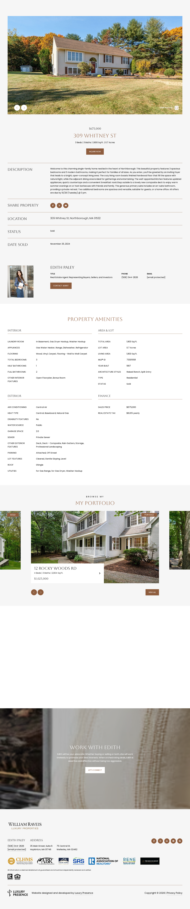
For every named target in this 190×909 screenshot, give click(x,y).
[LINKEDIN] (166, 841)
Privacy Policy (174, 893)
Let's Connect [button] (95, 770)
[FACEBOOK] (154, 841)
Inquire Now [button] (95, 151)
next (24, 108)
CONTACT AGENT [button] (61, 285)
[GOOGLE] (179, 841)
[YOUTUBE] (173, 841)
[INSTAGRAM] (160, 841)
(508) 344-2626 (129, 277)
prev (17, 108)
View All (152, 592)
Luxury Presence (84, 893)
